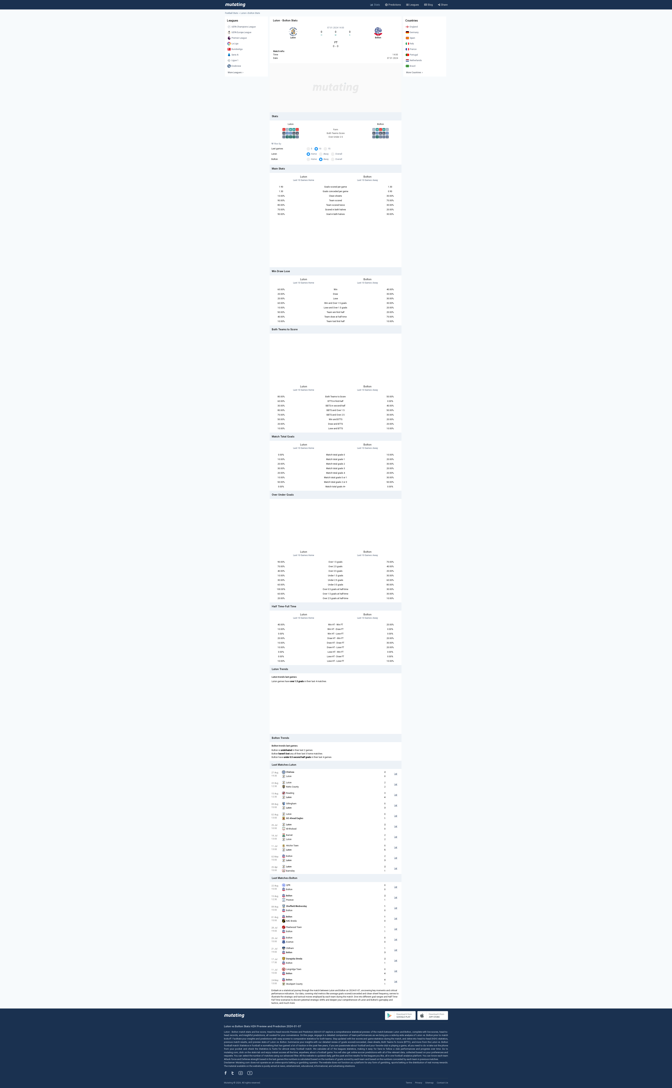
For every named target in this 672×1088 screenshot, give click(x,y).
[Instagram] (243, 1073)
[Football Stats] (235, 4)
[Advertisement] (335, 87)
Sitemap (429, 1082)
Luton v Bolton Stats (250, 13)
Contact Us (442, 1082)
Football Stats (231, 13)
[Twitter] (235, 1073)
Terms (409, 1082)
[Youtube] (251, 1073)
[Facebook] (227, 1073)
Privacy (418, 1082)
